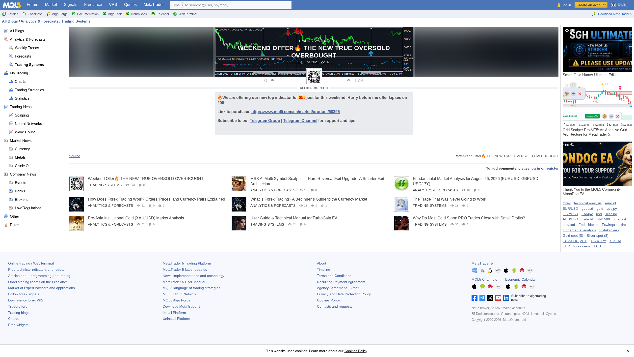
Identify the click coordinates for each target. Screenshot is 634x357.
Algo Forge (60, 14)
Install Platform (174, 313)
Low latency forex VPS (25, 300)
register (552, 168)
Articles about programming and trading (39, 276)
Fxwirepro (609, 225)
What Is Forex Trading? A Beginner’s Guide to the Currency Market (308, 199)
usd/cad (569, 225)
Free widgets (18, 325)
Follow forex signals (23, 294)
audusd (615, 241)
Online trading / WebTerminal (31, 263)
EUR (566, 246)
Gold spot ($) (573, 236)
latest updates (185, 269)
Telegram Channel (300, 121)
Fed (582, 225)
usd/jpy (587, 214)
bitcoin (593, 225)
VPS (113, 4)
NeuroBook (139, 14)
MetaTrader (154, 4)
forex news (581, 246)
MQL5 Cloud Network (179, 294)
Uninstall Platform (176, 319)
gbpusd (587, 208)
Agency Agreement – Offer (338, 288)
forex (567, 203)
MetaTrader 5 (482, 263)
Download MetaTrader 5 (615, 14)
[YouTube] (498, 298)
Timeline (323, 269)
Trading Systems (314, 41)
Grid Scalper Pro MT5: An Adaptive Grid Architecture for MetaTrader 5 (595, 109)
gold (600, 208)
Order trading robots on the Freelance (38, 282)
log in (535, 168)
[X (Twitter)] (490, 298)
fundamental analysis (579, 230)
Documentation (88, 14)
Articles (12, 14)
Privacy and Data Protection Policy (344, 294)
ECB (597, 246)
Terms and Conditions (334, 276)
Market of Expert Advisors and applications (41, 288)
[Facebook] (474, 298)
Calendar (163, 14)
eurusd (610, 203)
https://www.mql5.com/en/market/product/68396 (295, 112)
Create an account (591, 5)
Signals (70, 4)
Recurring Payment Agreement (341, 282)
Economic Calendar (520, 279)
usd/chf (587, 219)
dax (624, 225)
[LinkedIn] (506, 298)
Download (182, 306)
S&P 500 (603, 219)
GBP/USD (570, 214)
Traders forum (19, 306)
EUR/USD (570, 208)
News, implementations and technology (193, 276)
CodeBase (35, 14)
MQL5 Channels (484, 279)
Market (51, 4)
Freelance (93, 4)
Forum (32, 4)
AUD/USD (570, 219)
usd (599, 214)
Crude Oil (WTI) (575, 241)
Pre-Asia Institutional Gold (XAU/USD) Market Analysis (136, 218)
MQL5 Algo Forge (176, 300)
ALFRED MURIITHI (314, 88)
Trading (611, 214)
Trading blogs (18, 313)
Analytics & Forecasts (272, 190)
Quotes (130, 4)
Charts (13, 319)
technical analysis (588, 203)
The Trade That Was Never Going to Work (449, 199)
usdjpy (612, 208)
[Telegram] (482, 298)
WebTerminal (188, 14)
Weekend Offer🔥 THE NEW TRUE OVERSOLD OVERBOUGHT (508, 156)
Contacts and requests (334, 306)
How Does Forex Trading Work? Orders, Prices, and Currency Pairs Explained (156, 199)
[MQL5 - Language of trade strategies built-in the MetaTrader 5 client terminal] (12, 5)
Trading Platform (187, 263)
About (321, 263)
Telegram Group (265, 121)
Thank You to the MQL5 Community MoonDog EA (592, 169)
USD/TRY (598, 241)
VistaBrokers (609, 230)
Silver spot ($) (597, 236)
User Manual (184, 282)
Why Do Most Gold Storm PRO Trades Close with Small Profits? (469, 218)
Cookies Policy (328, 300)
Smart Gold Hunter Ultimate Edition (591, 52)
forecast (619, 219)
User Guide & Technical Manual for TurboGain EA (294, 218)
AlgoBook (115, 14)
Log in (566, 5)
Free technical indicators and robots (36, 269)
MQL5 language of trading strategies (191, 288)
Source (74, 156)
